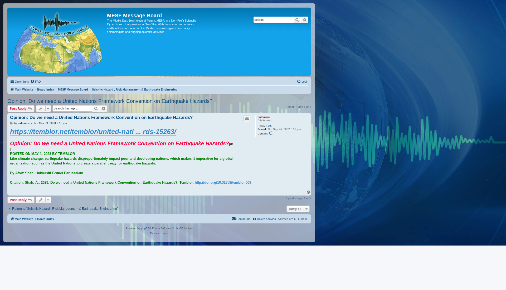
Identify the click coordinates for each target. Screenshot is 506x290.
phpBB (145, 228)
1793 (269, 125)
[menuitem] (35, 81)
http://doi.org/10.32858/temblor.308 (223, 182)
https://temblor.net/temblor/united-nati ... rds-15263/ (93, 132)
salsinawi (264, 117)
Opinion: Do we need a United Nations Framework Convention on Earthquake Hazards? (109, 101)
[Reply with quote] (247, 119)
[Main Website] (58, 41)
